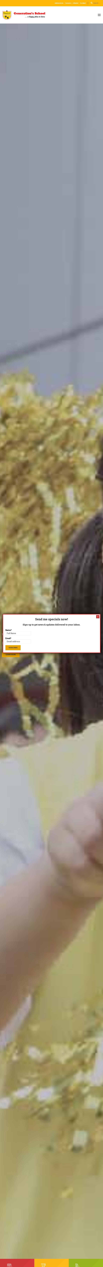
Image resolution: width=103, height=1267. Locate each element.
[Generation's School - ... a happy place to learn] (24, 16)
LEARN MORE (11, 655)
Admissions (59, 3)
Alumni (75, 3)
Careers (68, 3)
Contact (83, 3)
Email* (8, 638)
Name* (8, 630)
